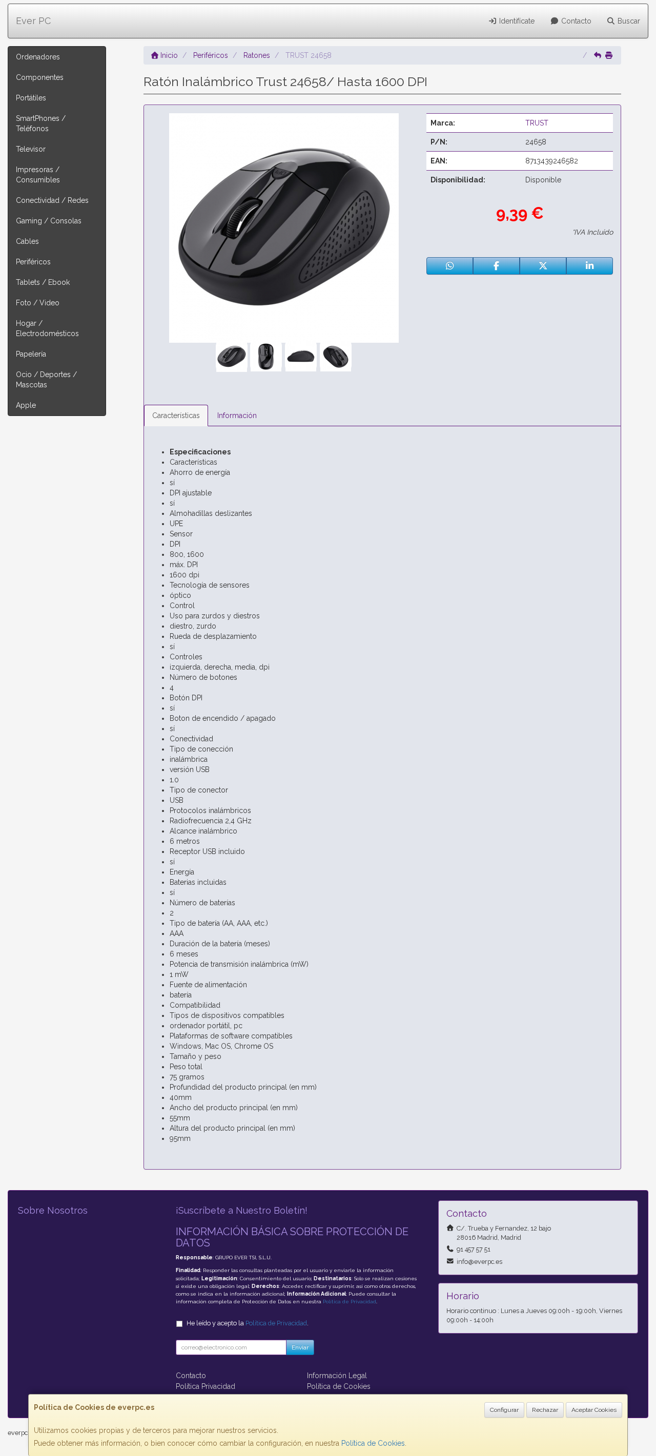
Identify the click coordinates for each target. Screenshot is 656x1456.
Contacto (575, 21)
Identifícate (516, 21)
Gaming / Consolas (48, 221)
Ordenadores (38, 57)
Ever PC (33, 20)
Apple (26, 405)
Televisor (31, 149)
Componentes (40, 77)
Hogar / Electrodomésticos (47, 328)
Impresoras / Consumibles (38, 174)
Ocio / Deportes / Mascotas (46, 379)
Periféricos (33, 262)
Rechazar (545, 1409)
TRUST (536, 123)
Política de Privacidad (349, 1301)
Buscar (628, 21)
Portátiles (31, 98)
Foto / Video (37, 303)
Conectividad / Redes (52, 200)
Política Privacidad (205, 1386)
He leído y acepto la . (248, 1323)
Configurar (504, 1409)
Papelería (31, 354)
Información (237, 415)
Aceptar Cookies (594, 1409)
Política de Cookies (373, 1443)
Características (176, 415)
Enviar (300, 1347)
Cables (27, 241)
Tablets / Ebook (43, 282)
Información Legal (337, 1375)
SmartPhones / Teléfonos (41, 123)
